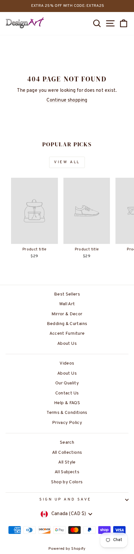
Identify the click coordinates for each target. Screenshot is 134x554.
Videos (67, 363)
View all (67, 162)
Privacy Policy (67, 423)
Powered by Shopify (67, 548)
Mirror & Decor (66, 314)
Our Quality (67, 383)
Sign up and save (65, 499)
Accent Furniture (67, 333)
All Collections (67, 452)
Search (67, 442)
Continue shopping (67, 100)
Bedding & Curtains (67, 324)
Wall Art (67, 304)
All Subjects (67, 472)
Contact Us (67, 393)
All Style (66, 462)
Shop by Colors (67, 482)
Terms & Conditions (67, 413)
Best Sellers (67, 294)
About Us (67, 343)
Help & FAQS (67, 403)
